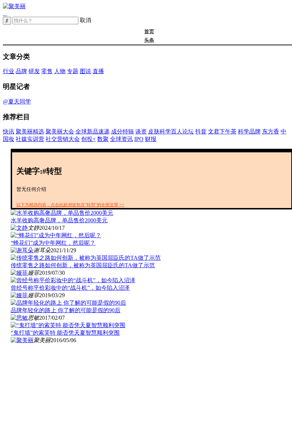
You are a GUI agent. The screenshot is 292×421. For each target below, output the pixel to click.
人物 (60, 71)
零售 (47, 71)
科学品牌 (249, 131)
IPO (139, 139)
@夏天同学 (17, 101)
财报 (150, 139)
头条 (149, 40)
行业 (8, 71)
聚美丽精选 (30, 131)
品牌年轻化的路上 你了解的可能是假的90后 (65, 310)
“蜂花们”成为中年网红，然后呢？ (53, 243)
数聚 (103, 139)
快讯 (8, 131)
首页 (149, 31)
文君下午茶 (222, 131)
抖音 (201, 131)
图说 (85, 71)
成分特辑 (122, 131)
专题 (72, 71)
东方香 (270, 131)
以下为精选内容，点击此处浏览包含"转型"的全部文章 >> (70, 204)
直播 (98, 71)
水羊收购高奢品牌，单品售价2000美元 (59, 220)
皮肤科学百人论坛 (171, 131)
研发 (34, 71)
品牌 (21, 71)
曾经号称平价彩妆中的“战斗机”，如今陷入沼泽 (70, 288)
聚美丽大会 (60, 131)
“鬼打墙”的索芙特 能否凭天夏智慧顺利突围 (65, 333)
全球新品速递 (92, 131)
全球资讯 (121, 139)
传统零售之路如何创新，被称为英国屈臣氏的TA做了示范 (83, 265)
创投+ (88, 139)
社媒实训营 (30, 139)
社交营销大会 (63, 139)
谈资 (141, 131)
